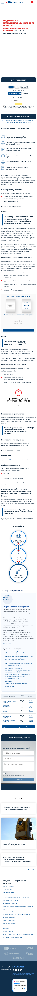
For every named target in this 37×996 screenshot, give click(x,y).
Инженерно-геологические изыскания (6, 706)
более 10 (24, 87)
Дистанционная (15, 94)
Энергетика (6, 928)
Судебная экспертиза (9, 920)
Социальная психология (10, 903)
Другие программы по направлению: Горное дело (18, 727)
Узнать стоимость (18, 330)
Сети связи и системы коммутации (13, 937)
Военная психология (9, 892)
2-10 (17, 87)
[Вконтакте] (13, 970)
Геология (7, 689)
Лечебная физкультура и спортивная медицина (17, 914)
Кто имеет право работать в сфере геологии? (18, 656)
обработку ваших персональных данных (22, 974)
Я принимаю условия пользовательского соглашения (19, 106)
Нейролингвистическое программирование (16, 898)
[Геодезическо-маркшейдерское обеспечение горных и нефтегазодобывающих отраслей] (18, 121)
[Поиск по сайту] (35, 2)
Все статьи (31, 869)
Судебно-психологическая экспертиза (14, 909)
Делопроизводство (8, 931)
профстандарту (7, 459)
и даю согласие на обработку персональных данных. (19, 107)
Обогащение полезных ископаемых (15, 683)
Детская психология (8, 895)
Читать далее (7, 643)
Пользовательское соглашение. (19, 975)
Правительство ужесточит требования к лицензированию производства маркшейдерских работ (17, 676)
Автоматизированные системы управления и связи (18, 934)
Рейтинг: (16, 989)
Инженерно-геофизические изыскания (7, 716)
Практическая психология (10, 900)
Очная (25, 94)
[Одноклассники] (16, 970)
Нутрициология (7, 889)
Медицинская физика (9, 917)
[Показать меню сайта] (2, 2)
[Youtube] (18, 970)
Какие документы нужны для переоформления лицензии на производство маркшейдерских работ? (18, 670)
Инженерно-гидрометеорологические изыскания (9, 701)
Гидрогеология (9, 686)
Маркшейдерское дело (9, 923)
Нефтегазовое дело (8, 886)
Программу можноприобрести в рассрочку (18, 400)
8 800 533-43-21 (18, 2)
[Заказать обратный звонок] (32, 2)
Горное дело (8, 681)
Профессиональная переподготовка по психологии (18, 906)
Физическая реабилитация (11, 912)
